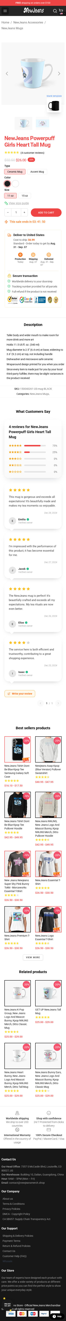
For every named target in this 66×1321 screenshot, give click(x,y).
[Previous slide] (7, 73)
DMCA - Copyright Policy (16, 1214)
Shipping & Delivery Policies (18, 1235)
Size (6, 189)
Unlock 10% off (7, 1305)
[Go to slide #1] (23, 123)
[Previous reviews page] (40, 703)
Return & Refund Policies (16, 1246)
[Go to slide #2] (42, 123)
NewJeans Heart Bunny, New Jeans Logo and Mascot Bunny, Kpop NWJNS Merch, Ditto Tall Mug (16, 1079)
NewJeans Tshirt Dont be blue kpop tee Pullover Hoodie (17, 825)
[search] (55, 11)
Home (5, 22)
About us (8, 1198)
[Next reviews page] (58, 703)
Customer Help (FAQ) (15, 1256)
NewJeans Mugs (12, 28)
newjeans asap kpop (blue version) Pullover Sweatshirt (48, 769)
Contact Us (9, 1251)
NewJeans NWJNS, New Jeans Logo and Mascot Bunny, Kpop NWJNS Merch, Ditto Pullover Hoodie (47, 828)
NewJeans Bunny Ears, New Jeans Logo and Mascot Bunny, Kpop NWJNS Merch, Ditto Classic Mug (48, 1079)
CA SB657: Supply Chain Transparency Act (26, 1219)
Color (7, 177)
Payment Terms (11, 1240)
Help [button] (59, 1316)
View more (33, 957)
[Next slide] (59, 73)
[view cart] (61, 11)
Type (7, 165)
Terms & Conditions (14, 1203)
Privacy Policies (11, 1208)
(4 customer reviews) (32, 152)
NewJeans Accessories (28, 22)
